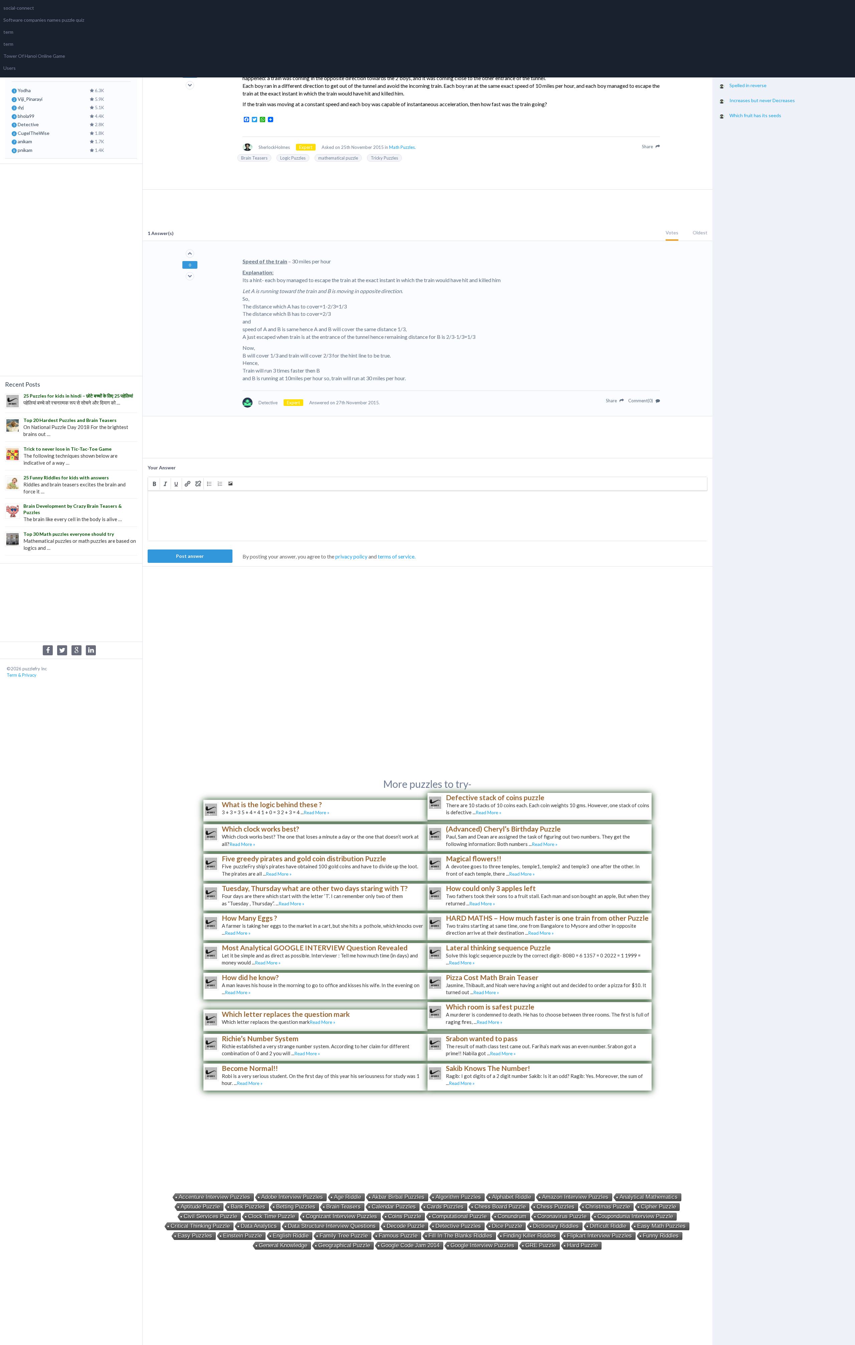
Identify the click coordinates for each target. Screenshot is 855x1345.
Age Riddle (347, 1197)
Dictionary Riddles (556, 1226)
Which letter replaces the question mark (286, 1014)
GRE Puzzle (540, 1245)
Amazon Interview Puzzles (575, 1197)
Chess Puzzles (555, 1206)
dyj (21, 107)
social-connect (18, 8)
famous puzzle (398, 1235)
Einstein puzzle (242, 1235)
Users (9, 68)
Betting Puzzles (295, 1206)
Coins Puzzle (404, 1216)
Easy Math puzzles (661, 1226)
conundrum (512, 1216)
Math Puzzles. (402, 147)
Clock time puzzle (271, 1216)
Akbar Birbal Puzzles (398, 1197)
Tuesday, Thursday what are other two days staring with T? (315, 888)
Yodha (24, 90)
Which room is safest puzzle (490, 1006)
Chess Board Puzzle (500, 1206)
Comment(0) (641, 400)
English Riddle (291, 1235)
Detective (28, 124)
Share (648, 146)
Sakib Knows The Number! (488, 1068)
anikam (25, 141)
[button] (154, 483)
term (8, 32)
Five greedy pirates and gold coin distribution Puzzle (304, 858)
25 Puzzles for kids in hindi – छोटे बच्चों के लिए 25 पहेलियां (78, 396)
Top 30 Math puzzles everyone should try (68, 534)
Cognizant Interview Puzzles (341, 1216)
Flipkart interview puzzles (599, 1235)
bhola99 (26, 116)
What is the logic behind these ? (272, 804)
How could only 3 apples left (491, 888)
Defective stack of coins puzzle (495, 797)
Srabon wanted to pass (482, 1038)
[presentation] (154, 484)
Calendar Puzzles (394, 1206)
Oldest (700, 232)
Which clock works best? (260, 829)
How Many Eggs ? (249, 918)
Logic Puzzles (293, 158)
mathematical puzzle (338, 158)
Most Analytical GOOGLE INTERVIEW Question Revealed (314, 947)
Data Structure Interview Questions (332, 1226)
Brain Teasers (254, 158)
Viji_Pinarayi (30, 99)
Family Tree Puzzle (344, 1235)
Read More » (316, 812)
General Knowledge (283, 1245)
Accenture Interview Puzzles (214, 1197)
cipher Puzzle (658, 1206)
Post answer (190, 556)
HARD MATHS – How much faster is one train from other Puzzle (547, 918)
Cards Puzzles (445, 1206)
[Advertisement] (71, 269)
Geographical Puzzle (344, 1245)
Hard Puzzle (582, 1245)
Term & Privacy (21, 675)
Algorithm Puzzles (458, 1197)
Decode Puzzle (405, 1226)
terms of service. (396, 556)
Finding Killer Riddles (529, 1235)
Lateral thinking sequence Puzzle (498, 947)
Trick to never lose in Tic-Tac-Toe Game (67, 449)
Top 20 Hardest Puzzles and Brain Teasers (70, 420)
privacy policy (351, 556)
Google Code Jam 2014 (410, 1245)
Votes (672, 232)
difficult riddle (608, 1226)
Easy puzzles (195, 1235)
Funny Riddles (661, 1235)
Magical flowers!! (473, 858)
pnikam (25, 150)
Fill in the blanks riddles (460, 1235)
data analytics (259, 1226)
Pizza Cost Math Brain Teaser (492, 977)
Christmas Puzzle (607, 1206)
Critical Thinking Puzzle (200, 1226)
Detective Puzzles (458, 1226)
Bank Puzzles (248, 1206)
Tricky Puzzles (384, 158)
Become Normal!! (250, 1068)
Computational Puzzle (459, 1216)
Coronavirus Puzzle (561, 1216)
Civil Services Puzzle (210, 1216)
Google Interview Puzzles (482, 1245)
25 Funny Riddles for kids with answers (66, 477)
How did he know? (250, 977)
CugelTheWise (33, 133)
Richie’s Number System (260, 1038)
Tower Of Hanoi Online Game (34, 56)
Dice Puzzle (507, 1226)
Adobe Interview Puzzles (292, 1197)
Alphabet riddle (511, 1197)
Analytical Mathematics (649, 1197)
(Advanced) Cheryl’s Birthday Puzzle (503, 829)
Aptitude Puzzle (200, 1206)
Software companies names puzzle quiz (43, 20)
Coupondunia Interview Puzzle (635, 1216)
